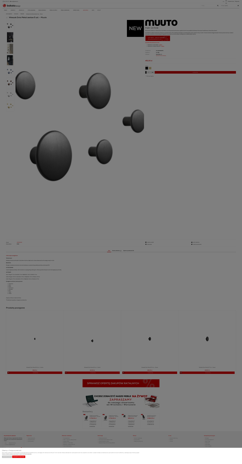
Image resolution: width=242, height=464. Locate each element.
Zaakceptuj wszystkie (18, 456)
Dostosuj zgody (7, 456)
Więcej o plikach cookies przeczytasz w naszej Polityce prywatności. (17, 453)
